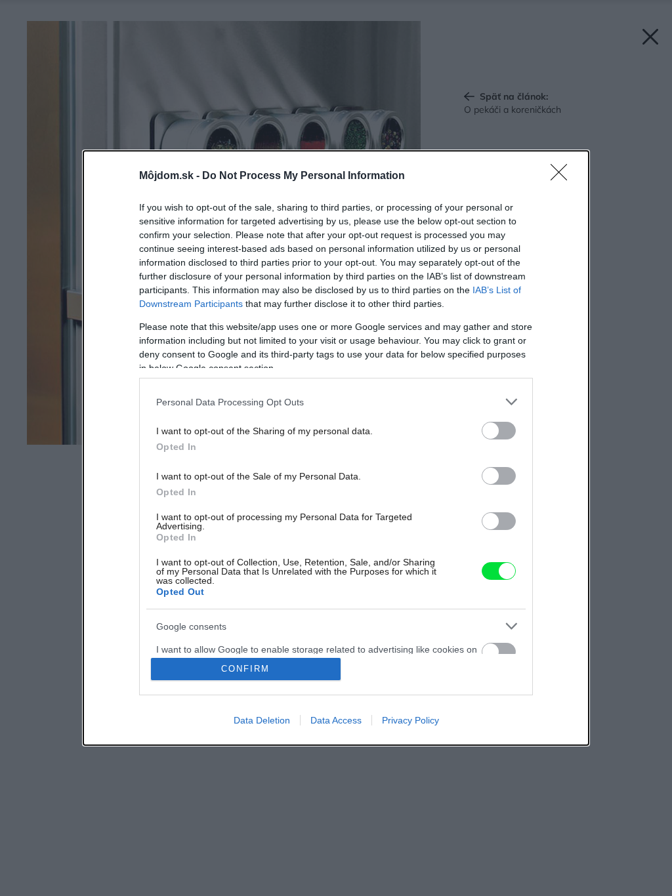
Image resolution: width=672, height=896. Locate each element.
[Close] (563, 176)
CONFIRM (245, 669)
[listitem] (336, 402)
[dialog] (336, 448)
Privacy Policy (410, 720)
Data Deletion (262, 720)
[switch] (499, 430)
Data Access (336, 720)
